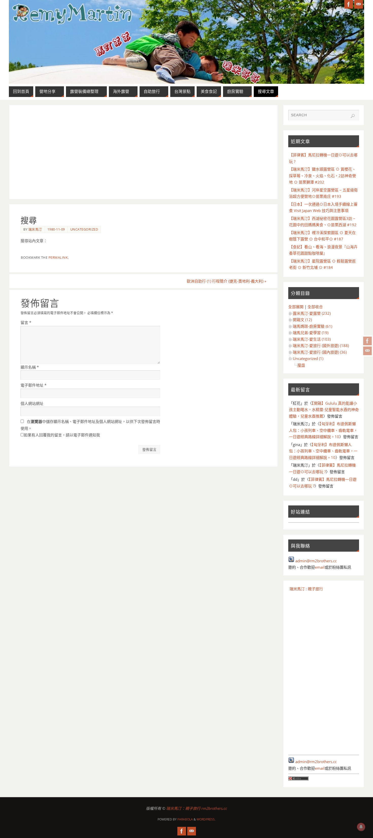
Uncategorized (84, 229)
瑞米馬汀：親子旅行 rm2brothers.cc (196, 808)
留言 (26, 322)
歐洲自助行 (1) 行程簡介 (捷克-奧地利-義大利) (226, 281)
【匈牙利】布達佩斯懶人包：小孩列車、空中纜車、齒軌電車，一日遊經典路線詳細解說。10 (323, 430)
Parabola (185, 819)
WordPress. (206, 819)
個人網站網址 (32, 403)
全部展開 (295, 306)
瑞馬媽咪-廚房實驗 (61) (312, 326)
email (320, 567)
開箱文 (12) (302, 319)
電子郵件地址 (33, 385)
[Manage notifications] (361, 827)
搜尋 (301, 365)
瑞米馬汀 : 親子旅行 (306, 588)
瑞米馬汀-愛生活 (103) (312, 339)
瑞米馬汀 (35, 229)
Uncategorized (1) (308, 358)
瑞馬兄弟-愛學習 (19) (310, 332)
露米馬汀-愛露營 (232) (312, 313)
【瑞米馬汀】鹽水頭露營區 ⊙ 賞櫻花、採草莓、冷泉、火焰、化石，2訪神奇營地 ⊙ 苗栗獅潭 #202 (322, 176)
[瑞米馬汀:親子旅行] (367, 341)
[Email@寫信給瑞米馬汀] (367, 351)
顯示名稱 (30, 367)
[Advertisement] (143, 152)
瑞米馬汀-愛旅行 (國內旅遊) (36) (320, 352)
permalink (58, 257)
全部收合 (315, 306)
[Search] (352, 116)
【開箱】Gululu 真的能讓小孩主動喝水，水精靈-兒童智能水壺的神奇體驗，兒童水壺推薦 (324, 410)
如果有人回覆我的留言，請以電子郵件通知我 (62, 434)
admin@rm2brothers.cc (316, 560)
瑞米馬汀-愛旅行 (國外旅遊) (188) (321, 345)
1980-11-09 (56, 229)
